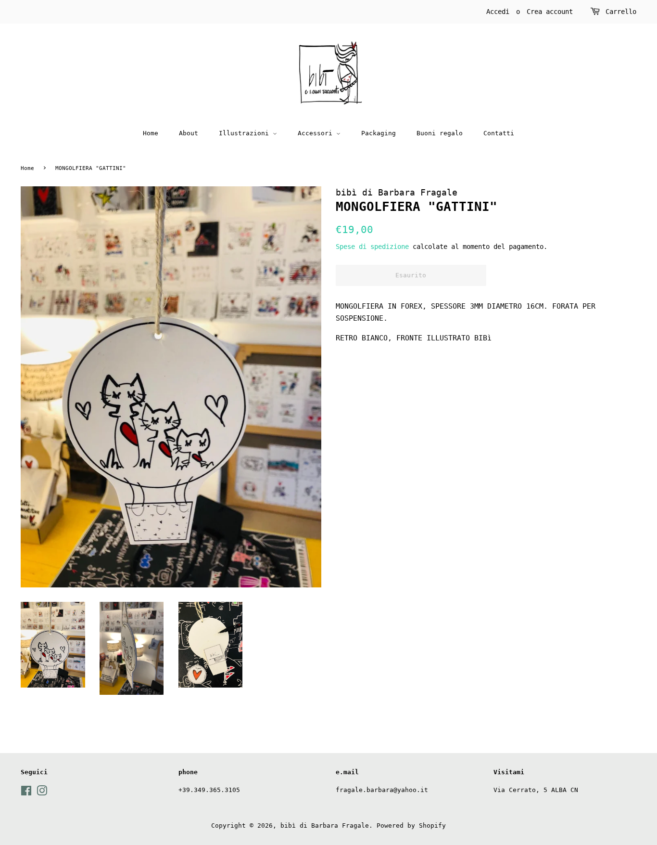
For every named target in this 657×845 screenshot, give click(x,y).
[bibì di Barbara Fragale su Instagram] (42, 792)
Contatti (498, 133)
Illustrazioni (246, 133)
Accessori (317, 133)
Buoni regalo (440, 133)
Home (150, 133)
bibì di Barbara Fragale (324, 825)
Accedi (497, 11)
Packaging (378, 133)
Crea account (550, 11)
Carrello (621, 11)
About (188, 133)
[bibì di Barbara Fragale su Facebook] (26, 792)
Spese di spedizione (372, 246)
